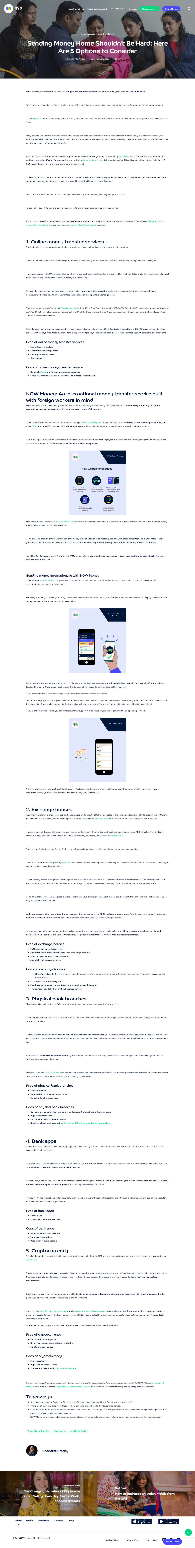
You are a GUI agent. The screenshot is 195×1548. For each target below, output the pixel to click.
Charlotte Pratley (77, 59)
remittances (60, 1431)
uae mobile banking (79, 1431)
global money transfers (39, 1431)
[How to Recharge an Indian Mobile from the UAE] (146, 1493)
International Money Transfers (97, 34)
